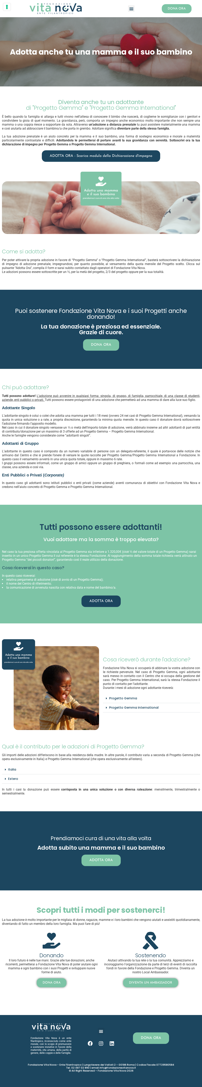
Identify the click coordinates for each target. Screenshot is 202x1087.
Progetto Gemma (123, 698)
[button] (131, 8)
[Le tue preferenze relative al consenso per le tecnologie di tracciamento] (7, 7)
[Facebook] (90, 1043)
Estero (13, 778)
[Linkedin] (112, 1043)
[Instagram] (101, 1043)
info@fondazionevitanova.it (117, 1068)
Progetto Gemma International (134, 707)
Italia (12, 769)
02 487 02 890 (80, 1068)
